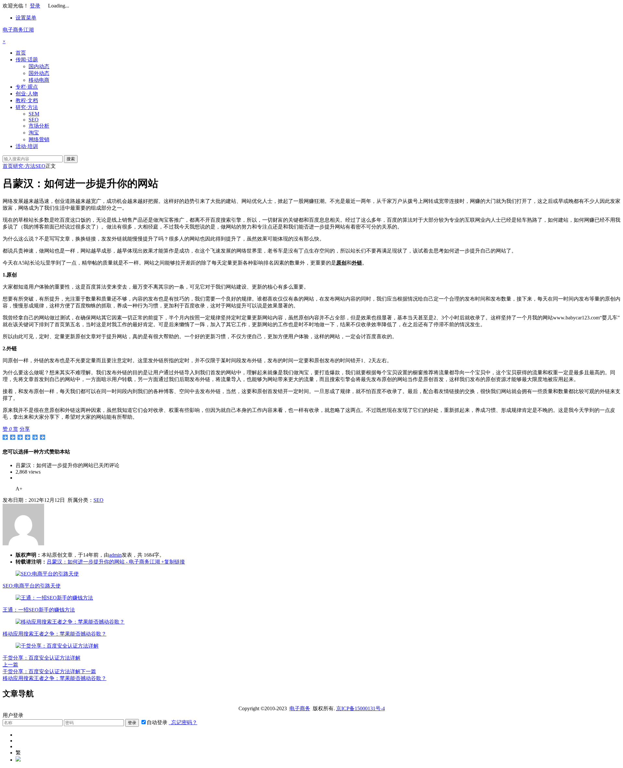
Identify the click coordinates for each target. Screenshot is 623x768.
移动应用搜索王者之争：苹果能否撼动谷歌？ (54, 634)
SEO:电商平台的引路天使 (32, 585)
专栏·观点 (27, 87)
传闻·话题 (27, 59)
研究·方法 (27, 107)
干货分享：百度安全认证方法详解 (41, 658)
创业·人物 (27, 93)
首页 (21, 53)
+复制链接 (172, 561)
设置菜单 (26, 17)
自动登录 (157, 722)
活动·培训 (27, 146)
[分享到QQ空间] (13, 437)
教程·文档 (27, 100)
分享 (24, 429)
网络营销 (39, 139)
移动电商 (39, 80)
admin (115, 555)
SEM (34, 114)
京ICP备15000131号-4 (360, 708)
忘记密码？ (183, 722)
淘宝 (34, 132)
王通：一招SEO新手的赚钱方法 (39, 610)
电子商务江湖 (18, 29)
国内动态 (39, 66)
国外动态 (39, 73)
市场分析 (39, 126)
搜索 (71, 158)
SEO (34, 119)
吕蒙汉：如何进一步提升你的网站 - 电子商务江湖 (103, 561)
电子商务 (299, 708)
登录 (35, 5)
